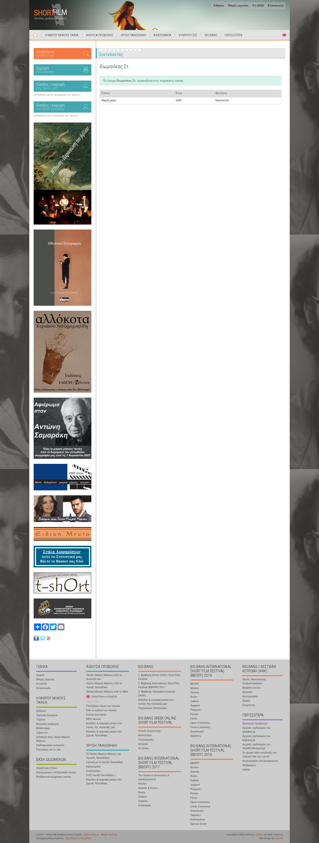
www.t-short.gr (91, 834)
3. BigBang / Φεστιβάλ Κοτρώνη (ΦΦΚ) (156, 693)
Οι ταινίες (143, 748)
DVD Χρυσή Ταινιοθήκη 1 (101, 775)
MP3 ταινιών (93, 719)
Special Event (198, 823)
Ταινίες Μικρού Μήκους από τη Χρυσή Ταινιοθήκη (104, 685)
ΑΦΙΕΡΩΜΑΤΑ (162, 35)
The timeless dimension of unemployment (153, 777)
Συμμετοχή (248, 705)
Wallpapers (249, 765)
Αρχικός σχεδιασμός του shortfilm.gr (256, 729)
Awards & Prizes (148, 788)
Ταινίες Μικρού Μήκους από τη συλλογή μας (104, 677)
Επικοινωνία (276, 5)
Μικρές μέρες (109, 100)
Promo (194, 714)
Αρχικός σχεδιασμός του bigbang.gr (256, 738)
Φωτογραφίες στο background (260, 760)
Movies (142, 783)
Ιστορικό (143, 743)
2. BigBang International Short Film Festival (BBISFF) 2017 (158, 685)
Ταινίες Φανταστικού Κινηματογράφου (254, 681)
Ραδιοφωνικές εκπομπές (50, 745)
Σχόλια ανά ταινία (96, 714)
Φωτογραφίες (250, 696)
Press (193, 718)
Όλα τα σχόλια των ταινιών (101, 710)
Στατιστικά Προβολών (254, 723)
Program (195, 709)
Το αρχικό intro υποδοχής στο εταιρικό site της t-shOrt (259, 754)
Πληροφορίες (146, 739)
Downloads (197, 731)
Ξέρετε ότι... (43, 732)
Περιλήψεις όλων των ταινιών (103, 705)
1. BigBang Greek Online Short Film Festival (159, 677)
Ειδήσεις (219, 5)
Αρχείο (246, 700)
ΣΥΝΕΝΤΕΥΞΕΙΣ (188, 35)
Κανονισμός (145, 735)
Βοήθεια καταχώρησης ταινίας (53, 776)
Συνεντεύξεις (93, 770)
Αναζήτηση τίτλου (46, 768)
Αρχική (35, 35)
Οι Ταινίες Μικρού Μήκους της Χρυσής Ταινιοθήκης (103, 755)
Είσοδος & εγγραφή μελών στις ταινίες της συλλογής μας (104, 725)
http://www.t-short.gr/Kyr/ (79, 838)
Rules (141, 792)
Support (143, 801)
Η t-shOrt (258, 5)
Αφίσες (246, 769)
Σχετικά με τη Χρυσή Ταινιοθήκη (104, 762)
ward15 (279, 838)
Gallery (142, 796)
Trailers (40, 719)
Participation (197, 819)
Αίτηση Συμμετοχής (149, 730)
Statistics (195, 735)
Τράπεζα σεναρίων (47, 715)
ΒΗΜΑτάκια (43, 728)
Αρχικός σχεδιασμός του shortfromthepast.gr (256, 746)
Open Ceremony (200, 722)
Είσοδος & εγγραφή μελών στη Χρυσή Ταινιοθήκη (104, 733)
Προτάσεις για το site (48, 749)
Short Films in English (284, 35)
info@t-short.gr (109, 834)
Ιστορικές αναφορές (47, 724)
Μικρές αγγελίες (238, 5)
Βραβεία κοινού (251, 687)
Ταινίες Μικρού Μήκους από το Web (107, 691)
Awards (194, 692)
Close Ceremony (200, 727)
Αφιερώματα (93, 766)
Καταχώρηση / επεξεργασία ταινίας (56, 772)
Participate (144, 805)
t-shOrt (258, 834)
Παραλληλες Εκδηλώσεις (152, 708)
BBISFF (194, 683)
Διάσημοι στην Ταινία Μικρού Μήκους (53, 739)
